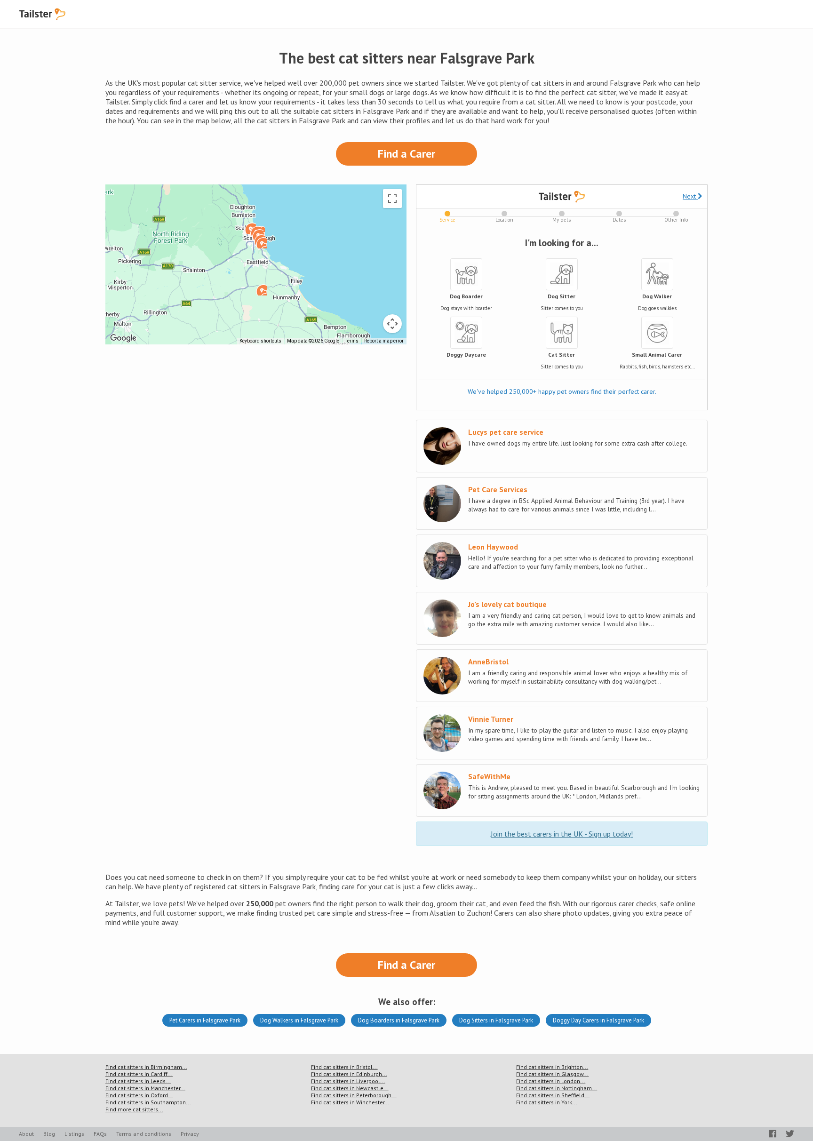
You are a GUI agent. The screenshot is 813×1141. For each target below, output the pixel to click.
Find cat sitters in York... (546, 1102)
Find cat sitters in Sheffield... (553, 1095)
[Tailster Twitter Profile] (790, 1133)
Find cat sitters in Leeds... (138, 1081)
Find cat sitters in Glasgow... (552, 1073)
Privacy (190, 1133)
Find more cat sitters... (134, 1109)
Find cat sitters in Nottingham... (556, 1088)
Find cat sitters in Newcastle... (350, 1088)
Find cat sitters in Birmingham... (146, 1066)
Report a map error (384, 340)
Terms (352, 340)
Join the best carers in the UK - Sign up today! (562, 833)
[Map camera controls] (392, 323)
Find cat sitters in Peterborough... (354, 1095)
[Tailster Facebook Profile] (772, 1133)
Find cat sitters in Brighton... (552, 1066)
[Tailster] (42, 14)
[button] (261, 289)
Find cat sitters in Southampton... (148, 1102)
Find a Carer (406, 153)
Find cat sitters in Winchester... (350, 1102)
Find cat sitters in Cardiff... (139, 1073)
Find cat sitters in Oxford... (139, 1095)
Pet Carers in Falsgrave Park (204, 1020)
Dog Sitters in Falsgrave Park (496, 1020)
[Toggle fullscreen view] (392, 198)
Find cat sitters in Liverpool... (348, 1081)
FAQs (100, 1133)
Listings (74, 1133)
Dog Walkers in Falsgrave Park (299, 1020)
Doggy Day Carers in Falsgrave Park (598, 1020)
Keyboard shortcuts (260, 340)
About (26, 1133)
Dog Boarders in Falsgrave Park (398, 1020)
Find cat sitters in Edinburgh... (349, 1073)
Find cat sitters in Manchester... (145, 1088)
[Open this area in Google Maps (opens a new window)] (123, 338)
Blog (49, 1133)
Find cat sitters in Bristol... (344, 1066)
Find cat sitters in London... (550, 1081)
